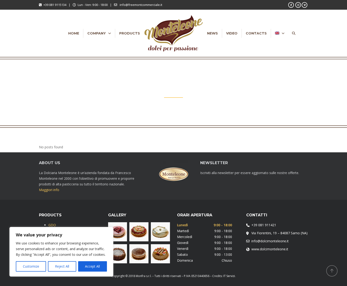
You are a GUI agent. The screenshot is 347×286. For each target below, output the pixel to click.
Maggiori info (49, 190)
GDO (52, 225)
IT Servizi (229, 276)
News (212, 33)
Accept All (92, 266)
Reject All (62, 266)
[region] (61, 252)
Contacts (256, 33)
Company (96, 33)
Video (231, 33)
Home (73, 33)
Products (129, 33)
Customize (31, 266)
